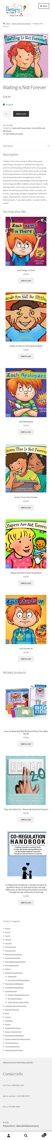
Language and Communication (16, 1006)
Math (7, 1013)
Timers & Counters (11, 1043)
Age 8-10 (8, 940)
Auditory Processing (12, 1010)
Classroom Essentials (12, 958)
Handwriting (12, 976)
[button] (45, 37)
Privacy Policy (9, 1125)
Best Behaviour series (14, 134)
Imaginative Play (11, 991)
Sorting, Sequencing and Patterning (17, 1039)
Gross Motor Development (14, 987)
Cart (40, 1133)
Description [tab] (8, 146)
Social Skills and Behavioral (14, 1035)
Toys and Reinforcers (12, 1046)
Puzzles (8, 1024)
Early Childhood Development (15, 962)
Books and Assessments (21, 23)
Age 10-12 (8, 943)
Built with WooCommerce (28, 1125)
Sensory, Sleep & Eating (13, 1032)
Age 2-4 (7, 932)
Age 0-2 (7, 928)
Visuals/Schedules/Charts (14, 1050)
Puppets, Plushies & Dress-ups (18, 995)
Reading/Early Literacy (13, 1028)
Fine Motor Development (13, 973)
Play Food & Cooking (15, 999)
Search (26, 1136)
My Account (8, 1136)
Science (8, 1017)
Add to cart (21, 114)
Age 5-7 (7, 936)
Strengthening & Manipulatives (19, 980)
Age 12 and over (10, 947)
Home (8, 23)
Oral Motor (9, 1021)
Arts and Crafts (10, 951)
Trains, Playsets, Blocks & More (18, 1002)
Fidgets (8, 969)
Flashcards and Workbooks (14, 984)
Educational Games (12, 965)
